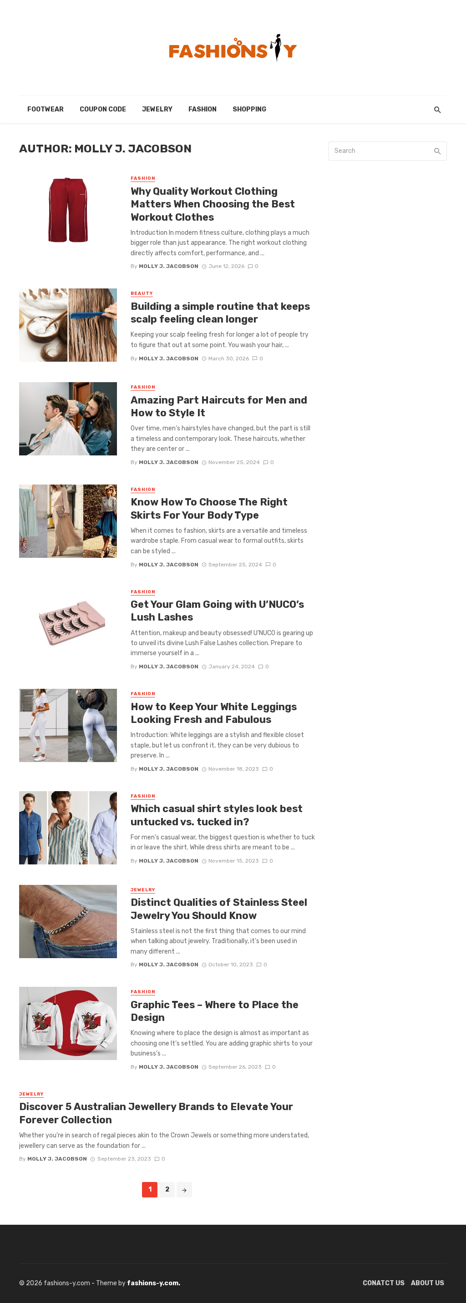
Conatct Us (384, 1283)
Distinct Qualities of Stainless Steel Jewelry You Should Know (219, 909)
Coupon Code (103, 109)
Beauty (142, 293)
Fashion (202, 109)
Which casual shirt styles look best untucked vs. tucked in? (217, 815)
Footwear (45, 109)
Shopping (249, 109)
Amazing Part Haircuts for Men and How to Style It (219, 406)
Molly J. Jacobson (168, 266)
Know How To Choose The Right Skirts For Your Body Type (209, 508)
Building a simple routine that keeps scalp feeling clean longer (220, 313)
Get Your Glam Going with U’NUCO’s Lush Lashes (217, 611)
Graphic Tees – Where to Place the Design (215, 1011)
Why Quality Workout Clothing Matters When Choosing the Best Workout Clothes (213, 204)
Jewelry (157, 109)
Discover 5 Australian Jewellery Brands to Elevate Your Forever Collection (156, 1113)
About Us (427, 1283)
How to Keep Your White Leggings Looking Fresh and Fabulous (214, 713)
